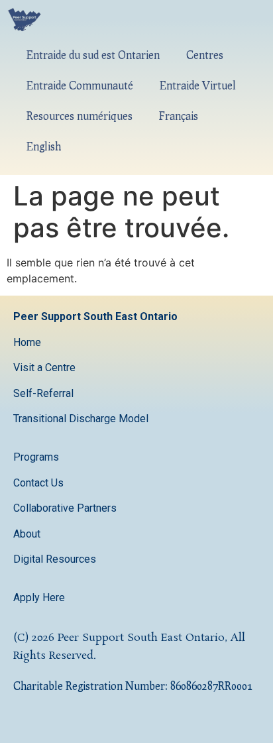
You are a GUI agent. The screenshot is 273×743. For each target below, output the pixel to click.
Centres (204, 54)
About (28, 534)
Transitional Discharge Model (80, 418)
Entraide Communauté (80, 85)
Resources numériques (80, 115)
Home (27, 342)
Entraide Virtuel (198, 85)
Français (178, 115)
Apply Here (39, 597)
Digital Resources (54, 559)
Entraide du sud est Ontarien (93, 54)
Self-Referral (43, 393)
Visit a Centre (44, 367)
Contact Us (39, 483)
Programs (36, 457)
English (44, 146)
